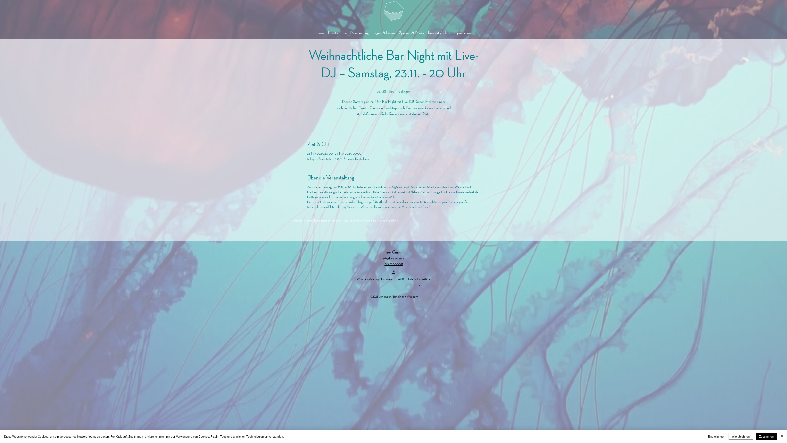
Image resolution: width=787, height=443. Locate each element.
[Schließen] (782, 436)
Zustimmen (766, 436)
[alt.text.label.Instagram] (393, 272)
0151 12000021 (393, 264)
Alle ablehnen (741, 436)
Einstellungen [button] (716, 436)
